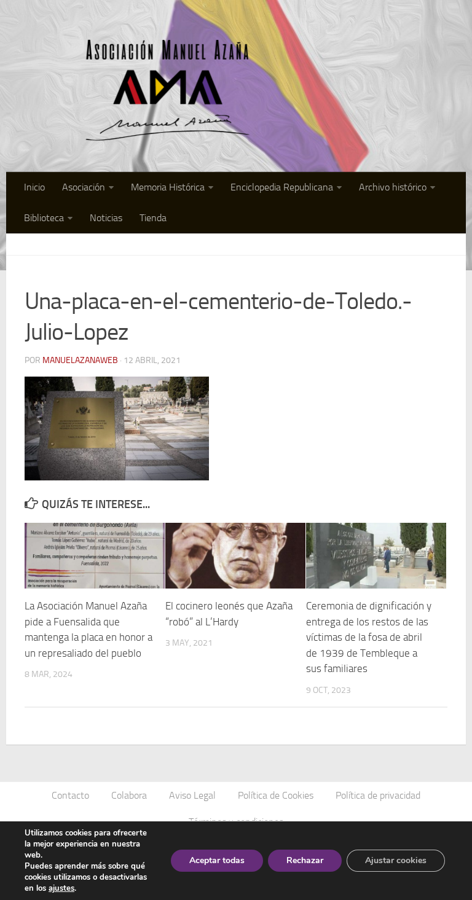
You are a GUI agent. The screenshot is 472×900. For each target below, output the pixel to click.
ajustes (61, 888)
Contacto (70, 795)
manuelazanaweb (80, 360)
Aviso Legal (192, 795)
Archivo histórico (393, 187)
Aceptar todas (217, 860)
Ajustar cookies (396, 860)
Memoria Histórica (168, 187)
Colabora (129, 795)
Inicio (34, 187)
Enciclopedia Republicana (281, 187)
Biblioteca (44, 218)
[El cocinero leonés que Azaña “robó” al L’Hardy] (235, 556)
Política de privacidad (378, 795)
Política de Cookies (275, 795)
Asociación (83, 187)
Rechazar (304, 860)
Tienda (153, 218)
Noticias (106, 218)
